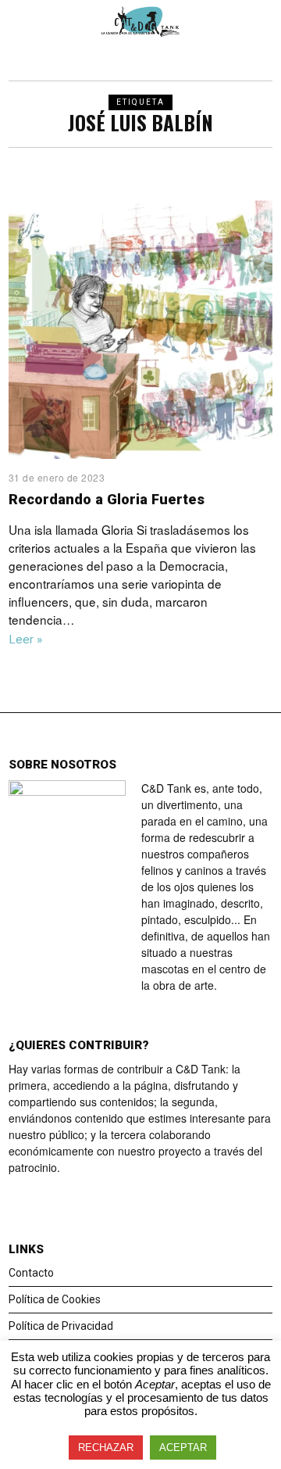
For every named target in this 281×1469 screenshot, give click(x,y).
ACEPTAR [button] (183, 1447)
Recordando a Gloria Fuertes (107, 499)
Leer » (25, 639)
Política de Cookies (55, 1299)
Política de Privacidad (61, 1326)
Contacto (31, 1273)
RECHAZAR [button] (105, 1447)
